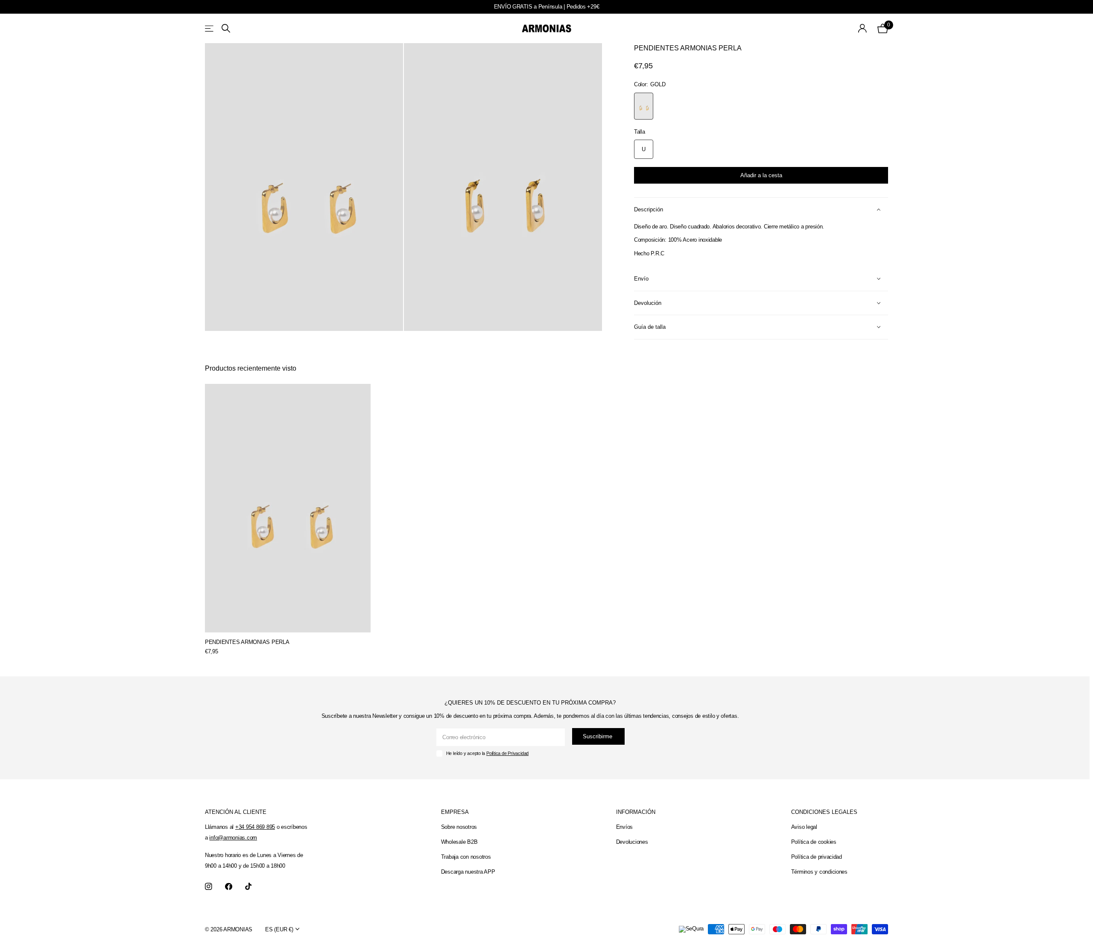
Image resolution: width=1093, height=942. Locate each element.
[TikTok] (248, 886)
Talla (639, 132)
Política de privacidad (816, 857)
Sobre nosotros (459, 827)
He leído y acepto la (487, 753)
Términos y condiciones (819, 872)
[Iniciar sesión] (862, 28)
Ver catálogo (210, 28)
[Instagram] (208, 886)
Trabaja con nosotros (466, 857)
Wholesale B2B (459, 842)
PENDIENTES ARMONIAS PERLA (247, 642)
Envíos (624, 827)
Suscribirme (598, 736)
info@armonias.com (233, 837)
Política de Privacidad (507, 753)
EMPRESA (455, 812)
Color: (649, 84)
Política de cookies (813, 842)
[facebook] (228, 886)
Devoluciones (632, 842)
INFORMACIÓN (635, 812)
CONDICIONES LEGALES (824, 812)
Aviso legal (804, 827)
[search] (226, 28)
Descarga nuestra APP (468, 872)
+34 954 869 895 (255, 827)
